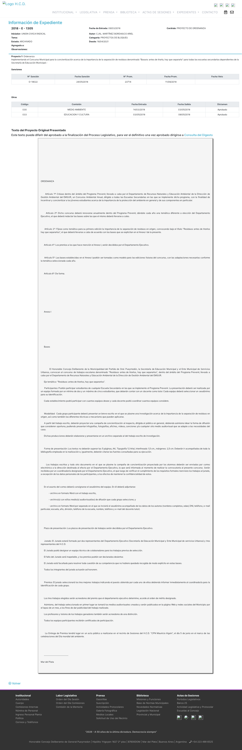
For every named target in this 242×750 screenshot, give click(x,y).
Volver (16, 683)
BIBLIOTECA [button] (128, 12)
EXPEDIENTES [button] (187, 12)
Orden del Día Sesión (67, 699)
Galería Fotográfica (106, 710)
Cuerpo (20, 703)
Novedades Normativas (149, 706)
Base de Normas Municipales (152, 703)
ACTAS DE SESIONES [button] (157, 12)
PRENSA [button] (109, 12)
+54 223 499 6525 (202, 741)
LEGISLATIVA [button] (89, 12)
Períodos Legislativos (188, 699)
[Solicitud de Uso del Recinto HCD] (225, 12)
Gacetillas (101, 699)
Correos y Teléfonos (27, 722)
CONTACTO (210, 12)
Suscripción (102, 703)
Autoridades (22, 699)
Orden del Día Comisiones (70, 703)
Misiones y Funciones (149, 699)
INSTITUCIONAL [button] (65, 12)
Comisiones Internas (27, 706)
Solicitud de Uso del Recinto (111, 718)
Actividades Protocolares (110, 706)
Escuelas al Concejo (188, 710)
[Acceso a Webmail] (232, 12)
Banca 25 (182, 703)
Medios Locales (104, 714)
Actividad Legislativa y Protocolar (195, 706)
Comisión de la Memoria (69, 706)
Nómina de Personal (27, 710)
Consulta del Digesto (198, 135)
